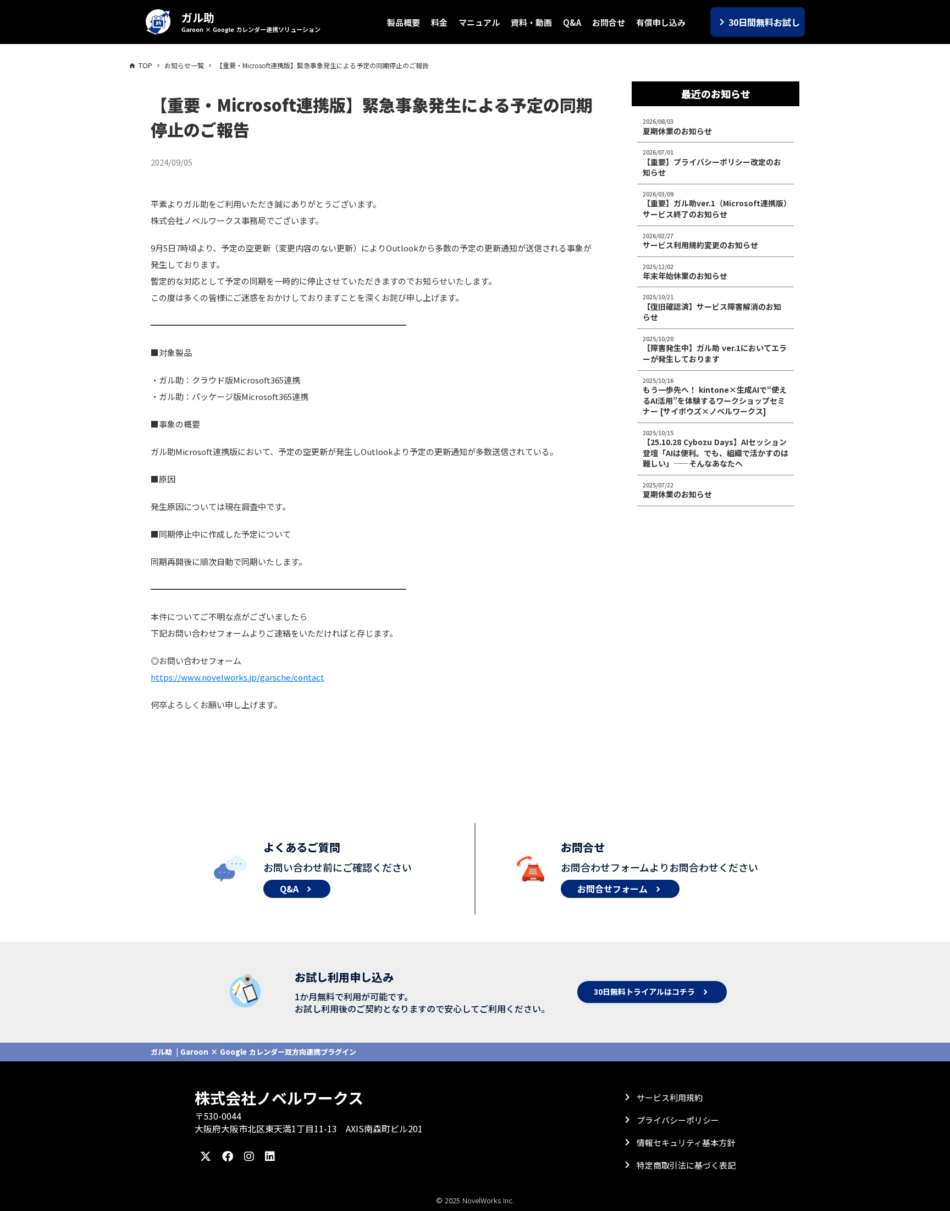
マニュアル (479, 22)
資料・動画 (531, 22)
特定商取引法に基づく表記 (686, 1165)
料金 (439, 22)
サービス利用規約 (670, 1097)
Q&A (572, 22)
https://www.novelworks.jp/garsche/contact (237, 677)
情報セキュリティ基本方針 (686, 1142)
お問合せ (608, 22)
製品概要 (403, 22)
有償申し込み (661, 22)
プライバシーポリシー (678, 1120)
